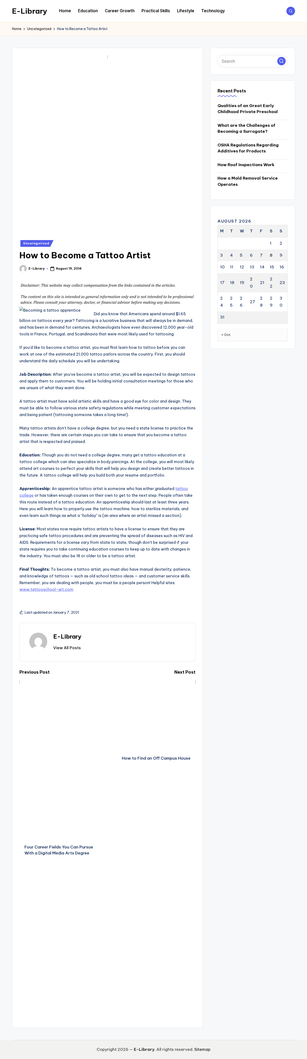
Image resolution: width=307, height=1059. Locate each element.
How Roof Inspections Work (246, 164)
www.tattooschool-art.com (46, 589)
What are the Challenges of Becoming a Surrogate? (246, 128)
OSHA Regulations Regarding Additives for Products (248, 148)
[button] (67, 647)
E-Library (29, 11)
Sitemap (202, 1049)
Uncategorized (36, 243)
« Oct (226, 335)
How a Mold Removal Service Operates (248, 181)
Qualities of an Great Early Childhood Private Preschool (248, 109)
